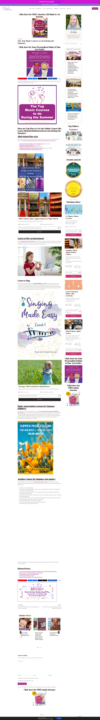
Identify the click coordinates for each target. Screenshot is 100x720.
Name (20, 675)
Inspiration (62, 8)
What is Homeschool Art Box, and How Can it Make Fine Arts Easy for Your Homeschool (73, 116)
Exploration (49, 8)
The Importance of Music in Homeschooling (54, 634)
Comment (20, 661)
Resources (38, 8)
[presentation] (25, 624)
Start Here (31, 8)
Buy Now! (95, 8)
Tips (44, 8)
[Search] (80, 43)
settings (51, 718)
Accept (59, 718)
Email (34, 675)
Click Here (56, 4)
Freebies (56, 8)
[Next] (59, 632)
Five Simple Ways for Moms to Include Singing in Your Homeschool (28, 607)
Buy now (39, 231)
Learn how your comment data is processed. (46, 686)
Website (50, 675)
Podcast (69, 8)
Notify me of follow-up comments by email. (28, 678)
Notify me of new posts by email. (26, 680)
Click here (23, 14)
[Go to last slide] (20, 632)
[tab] (37, 647)
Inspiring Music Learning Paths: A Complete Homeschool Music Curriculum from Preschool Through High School (73, 93)
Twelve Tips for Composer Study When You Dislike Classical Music (52, 607)
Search (41, 714)
